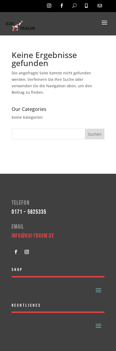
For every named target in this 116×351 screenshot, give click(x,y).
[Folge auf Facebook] (16, 252)
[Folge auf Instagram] (26, 252)
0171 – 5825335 (29, 212)
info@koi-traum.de (33, 236)
